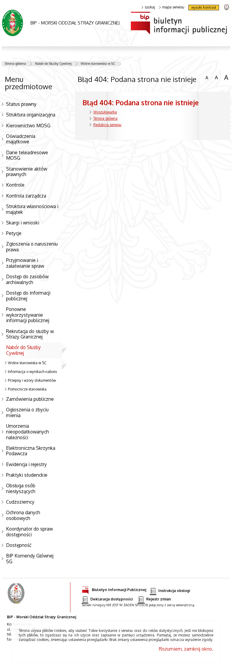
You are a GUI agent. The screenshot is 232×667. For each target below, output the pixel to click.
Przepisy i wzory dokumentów (32, 380)
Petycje (13, 233)
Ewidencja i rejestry (26, 464)
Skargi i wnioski (22, 223)
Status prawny (21, 104)
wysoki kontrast (203, 7)
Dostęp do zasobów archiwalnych (27, 279)
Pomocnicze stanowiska (27, 389)
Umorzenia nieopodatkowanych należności (27, 431)
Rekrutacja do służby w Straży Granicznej (30, 334)
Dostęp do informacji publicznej (28, 296)
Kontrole (15, 185)
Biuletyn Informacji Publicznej (119, 589)
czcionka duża (225, 77)
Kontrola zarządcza (26, 196)
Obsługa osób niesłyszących (20, 488)
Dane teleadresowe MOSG (27, 155)
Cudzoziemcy (20, 502)
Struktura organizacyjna (30, 115)
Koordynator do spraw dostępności (29, 532)
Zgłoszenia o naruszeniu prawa (32, 247)
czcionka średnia (215, 77)
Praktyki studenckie (26, 475)
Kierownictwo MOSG (28, 126)
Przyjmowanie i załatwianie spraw (25, 263)
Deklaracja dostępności (111, 599)
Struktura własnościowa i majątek (32, 209)
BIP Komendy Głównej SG (29, 558)
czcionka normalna (205, 77)
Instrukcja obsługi (174, 591)
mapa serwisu (173, 7)
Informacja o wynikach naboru (32, 371)
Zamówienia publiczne (30, 399)
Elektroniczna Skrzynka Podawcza (30, 451)
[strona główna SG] (16, 597)
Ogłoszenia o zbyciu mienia (27, 412)
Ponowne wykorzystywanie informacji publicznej (27, 314)
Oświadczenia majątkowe (20, 139)
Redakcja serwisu (107, 125)
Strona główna (15, 63)
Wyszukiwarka (105, 112)
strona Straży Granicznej (226, 7)
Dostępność (18, 545)
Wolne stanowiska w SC (98, 63)
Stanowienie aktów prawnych (26, 172)
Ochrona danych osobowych (23, 515)
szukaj (150, 7)
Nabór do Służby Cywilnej (53, 63)
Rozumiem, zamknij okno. (186, 649)
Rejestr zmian (158, 599)
